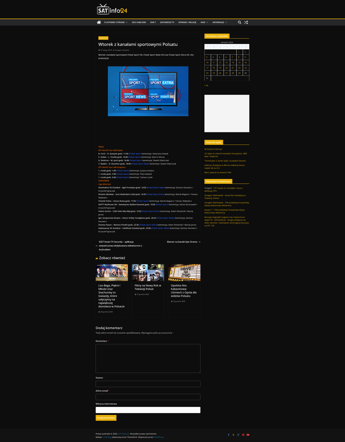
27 (226, 73)
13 (226, 62)
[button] (126, 22)
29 (239, 73)
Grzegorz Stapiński (122, 50)
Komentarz (102, 341)
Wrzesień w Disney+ (213, 149)
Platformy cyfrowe (114, 22)
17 (207, 67)
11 (214, 62)
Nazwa (100, 377)
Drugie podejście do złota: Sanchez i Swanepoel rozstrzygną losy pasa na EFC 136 (226, 223)
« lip (206, 85)
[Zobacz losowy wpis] (246, 22)
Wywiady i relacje (187, 22)
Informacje (218, 22)
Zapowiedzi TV (167, 22)
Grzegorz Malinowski (213, 195)
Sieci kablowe (139, 22)
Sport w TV (103, 38)
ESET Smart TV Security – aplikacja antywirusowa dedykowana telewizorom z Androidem (120, 245)
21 (233, 67)
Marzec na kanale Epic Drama (182, 241)
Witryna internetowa (106, 403)
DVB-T (153, 22)
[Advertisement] (226, 113)
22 (239, 67)
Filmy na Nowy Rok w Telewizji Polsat (148, 287)
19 (220, 67)
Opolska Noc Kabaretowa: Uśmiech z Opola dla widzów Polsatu (183, 291)
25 (214, 73)
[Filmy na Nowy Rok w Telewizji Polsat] (148, 266)
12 (220, 62)
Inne (203, 22)
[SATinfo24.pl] (99, 22)
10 (207, 62)
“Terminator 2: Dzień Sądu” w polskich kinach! (225, 160)
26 (220, 73)
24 (207, 73)
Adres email (103, 390)
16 (246, 62)
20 (226, 67)
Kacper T (208, 210)
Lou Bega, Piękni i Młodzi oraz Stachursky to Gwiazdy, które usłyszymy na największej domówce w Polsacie (111, 296)
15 (239, 62)
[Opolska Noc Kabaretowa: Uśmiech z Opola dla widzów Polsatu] (184, 266)
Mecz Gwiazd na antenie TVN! (217, 172)
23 (246, 67)
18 (214, 67)
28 (233, 73)
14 (233, 62)
